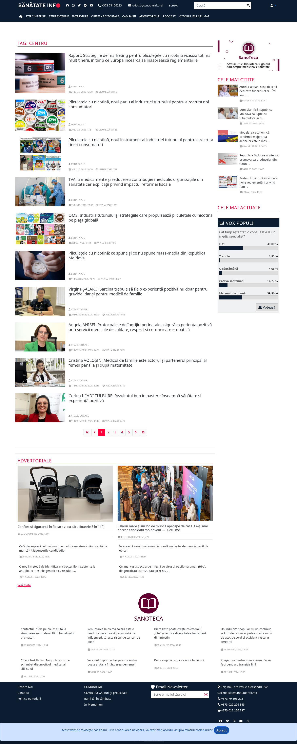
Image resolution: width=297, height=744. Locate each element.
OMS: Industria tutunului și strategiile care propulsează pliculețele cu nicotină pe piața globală (140, 217)
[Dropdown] (273, 5)
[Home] (21, 16)
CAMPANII (129, 16)
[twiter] (227, 721)
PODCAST (169, 16)
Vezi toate (24, 585)
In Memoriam (93, 704)
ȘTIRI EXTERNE (59, 16)
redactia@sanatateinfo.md (238, 693)
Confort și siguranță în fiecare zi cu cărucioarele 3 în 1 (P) (61, 526)
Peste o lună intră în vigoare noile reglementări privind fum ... (258, 182)
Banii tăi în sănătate (97, 698)
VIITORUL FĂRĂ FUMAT (194, 16)
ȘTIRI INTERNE (36, 16)
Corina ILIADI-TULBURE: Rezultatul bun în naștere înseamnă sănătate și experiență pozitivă (134, 398)
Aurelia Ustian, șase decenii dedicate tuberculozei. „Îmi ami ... (258, 91)
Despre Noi (25, 687)
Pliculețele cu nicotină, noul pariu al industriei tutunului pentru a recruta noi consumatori (138, 104)
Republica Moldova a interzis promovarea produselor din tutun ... (259, 159)
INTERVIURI (80, 16)
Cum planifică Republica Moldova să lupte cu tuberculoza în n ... (255, 114)
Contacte (23, 693)
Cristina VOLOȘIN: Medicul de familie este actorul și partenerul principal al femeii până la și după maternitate (137, 363)
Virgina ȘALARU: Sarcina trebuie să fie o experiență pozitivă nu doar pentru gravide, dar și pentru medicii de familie (137, 291)
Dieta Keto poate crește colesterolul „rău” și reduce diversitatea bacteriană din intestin (180, 633)
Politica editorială (29, 698)
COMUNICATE (93, 687)
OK (206, 694)
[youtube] (241, 721)
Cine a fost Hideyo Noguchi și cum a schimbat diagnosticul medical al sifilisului (45, 664)
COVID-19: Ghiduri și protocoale (105, 693)
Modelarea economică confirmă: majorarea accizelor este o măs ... (254, 137)
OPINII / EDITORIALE (105, 16)
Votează (268, 307)
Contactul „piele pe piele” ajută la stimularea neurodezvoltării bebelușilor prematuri (48, 633)
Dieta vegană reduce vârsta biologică (179, 660)
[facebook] (220, 721)
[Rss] (248, 721)
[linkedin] (234, 721)
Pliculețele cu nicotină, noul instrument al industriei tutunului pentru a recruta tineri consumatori (140, 142)
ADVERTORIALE (149, 16)
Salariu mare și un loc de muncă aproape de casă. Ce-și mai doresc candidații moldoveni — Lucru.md (163, 528)
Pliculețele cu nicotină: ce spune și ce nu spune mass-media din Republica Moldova (136, 255)
